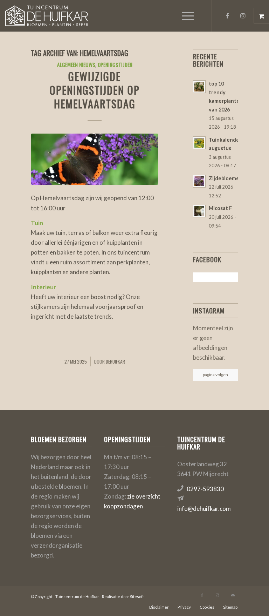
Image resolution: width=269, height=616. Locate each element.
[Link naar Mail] (233, 595)
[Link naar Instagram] (243, 16)
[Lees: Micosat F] (199, 211)
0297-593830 (205, 489)
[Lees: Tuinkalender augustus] (199, 142)
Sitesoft (137, 596)
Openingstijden (115, 64)
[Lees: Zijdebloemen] (199, 181)
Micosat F (220, 208)
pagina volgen (215, 374)
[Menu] (184, 16)
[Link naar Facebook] (227, 16)
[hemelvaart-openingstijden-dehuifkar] (94, 159)
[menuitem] (189, 16)
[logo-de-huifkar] (46, 16)
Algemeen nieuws (76, 64)
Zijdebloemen (225, 178)
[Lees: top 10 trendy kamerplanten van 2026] (199, 86)
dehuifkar (115, 361)
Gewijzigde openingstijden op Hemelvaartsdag (95, 89)
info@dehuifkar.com (204, 508)
